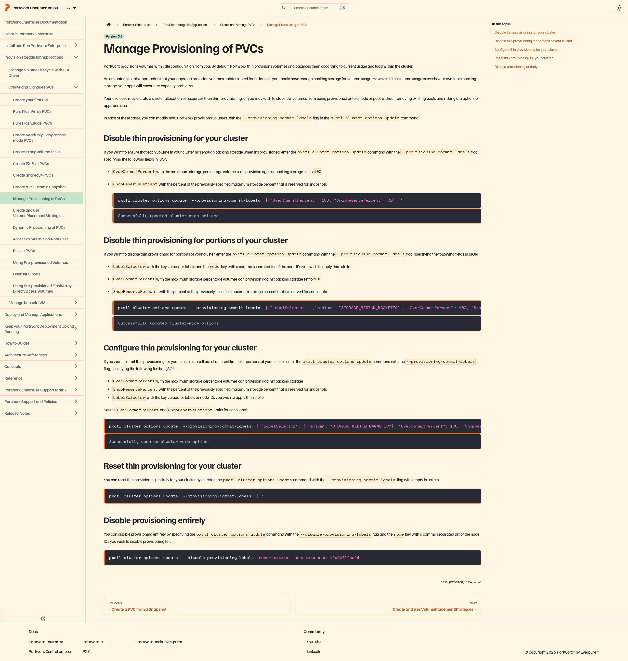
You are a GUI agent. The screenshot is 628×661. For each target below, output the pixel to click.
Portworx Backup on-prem (159, 641)
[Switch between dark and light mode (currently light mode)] (619, 7)
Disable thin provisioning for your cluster (525, 32)
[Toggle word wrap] (464, 307)
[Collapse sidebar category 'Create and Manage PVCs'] (76, 87)
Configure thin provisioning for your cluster (527, 49)
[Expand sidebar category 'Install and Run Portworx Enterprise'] (76, 45)
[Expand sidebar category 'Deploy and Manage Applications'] (76, 314)
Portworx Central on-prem (51, 651)
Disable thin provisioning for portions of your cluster (533, 40)
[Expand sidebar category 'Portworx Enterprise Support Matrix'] (76, 390)
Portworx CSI (94, 641)
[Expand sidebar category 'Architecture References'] (76, 355)
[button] (41, 413)
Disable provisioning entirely (516, 66)
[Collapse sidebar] (43, 618)
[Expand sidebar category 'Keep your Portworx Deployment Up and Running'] (76, 329)
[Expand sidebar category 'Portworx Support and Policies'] (76, 401)
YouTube (314, 641)
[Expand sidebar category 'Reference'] (76, 378)
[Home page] (109, 25)
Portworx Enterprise (46, 641)
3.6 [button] (69, 7)
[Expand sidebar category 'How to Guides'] (76, 343)
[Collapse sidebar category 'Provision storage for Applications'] (76, 57)
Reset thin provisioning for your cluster (524, 57)
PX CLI (88, 651)
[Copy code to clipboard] (474, 199)
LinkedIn (314, 651)
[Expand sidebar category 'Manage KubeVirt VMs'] (76, 303)
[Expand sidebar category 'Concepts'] (76, 366)
